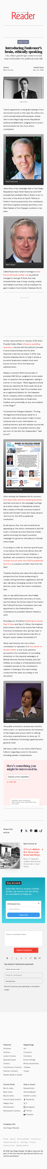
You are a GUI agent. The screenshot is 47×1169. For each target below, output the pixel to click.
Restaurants (8, 1107)
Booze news (8, 1096)
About (12, 1139)
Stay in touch (29, 1084)
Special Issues (9, 1060)
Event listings (29, 1060)
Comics (6, 1063)
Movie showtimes (31, 1063)
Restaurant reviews (11, 1111)
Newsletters (29, 1088)
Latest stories (9, 1056)
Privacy (32, 1142)
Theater (27, 1067)
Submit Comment (24, 950)
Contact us (36, 1139)
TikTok (28, 1111)
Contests (28, 1056)
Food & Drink (9, 1084)
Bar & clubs (8, 1088)
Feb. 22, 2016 (38, 70)
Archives (7, 1048)
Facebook (29, 1099)
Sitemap (24, 1142)
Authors (6, 1052)
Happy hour (8, 1103)
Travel (26, 1071)
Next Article (29, 844)
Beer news (7, 1092)
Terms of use (9, 1145)
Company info (9, 1124)
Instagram (30, 1107)
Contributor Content (12, 1067)
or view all (11, 782)
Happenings (29, 1045)
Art (25, 1048)
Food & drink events (12, 1099)
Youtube (29, 1114)
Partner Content (10, 1071)
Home (5, 1139)
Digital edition (22, 1145)
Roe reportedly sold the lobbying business (22, 499)
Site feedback (30, 1092)
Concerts (28, 1052)
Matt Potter (8, 70)
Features (7, 1045)
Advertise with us (11, 1142)
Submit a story (30, 1096)
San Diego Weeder (11, 1128)
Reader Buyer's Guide (12, 1075)
